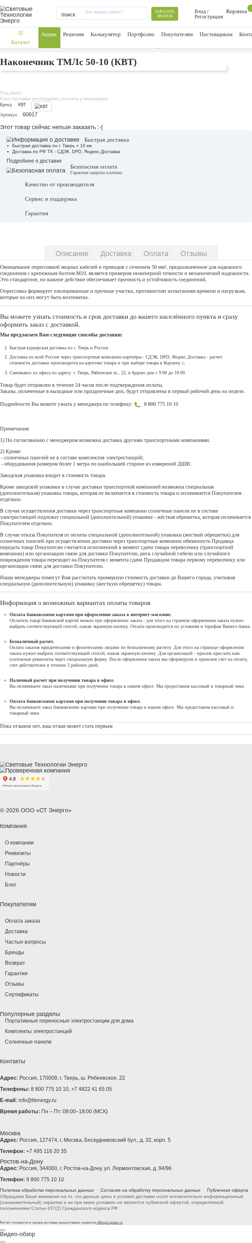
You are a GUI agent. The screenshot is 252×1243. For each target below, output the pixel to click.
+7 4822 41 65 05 (91, 1089)
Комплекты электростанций (38, 1031)
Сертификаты (22, 994)
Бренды (14, 952)
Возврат (15, 963)
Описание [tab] (71, 253)
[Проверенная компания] (35, 770)
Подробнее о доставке (34, 161)
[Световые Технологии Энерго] (25, 15)
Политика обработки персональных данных (47, 1190)
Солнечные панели (28, 1042)
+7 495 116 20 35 (46, 1151)
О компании (19, 842)
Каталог (20, 42)
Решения (73, 34)
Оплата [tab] (155, 253)
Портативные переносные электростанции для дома (69, 1021)
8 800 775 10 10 (161, 404)
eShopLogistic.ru (110, 1222)
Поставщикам (216, 34)
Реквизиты (18, 853)
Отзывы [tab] (193, 253)
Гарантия (16, 973)
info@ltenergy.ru (37, 1100)
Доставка (16, 931)
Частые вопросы (25, 942)
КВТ (22, 104)
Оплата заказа (22, 921)
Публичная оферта (227, 1190)
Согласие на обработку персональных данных (150, 1190)
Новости (15, 874)
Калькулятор (106, 34)
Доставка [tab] (115, 253)
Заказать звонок (165, 14)
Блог (10, 884)
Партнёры (17, 863)
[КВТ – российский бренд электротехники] (39, 106)
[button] (204, 13)
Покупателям (177, 34)
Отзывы (14, 984)
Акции (48, 34)
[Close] (2, 1230)
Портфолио (141, 34)
